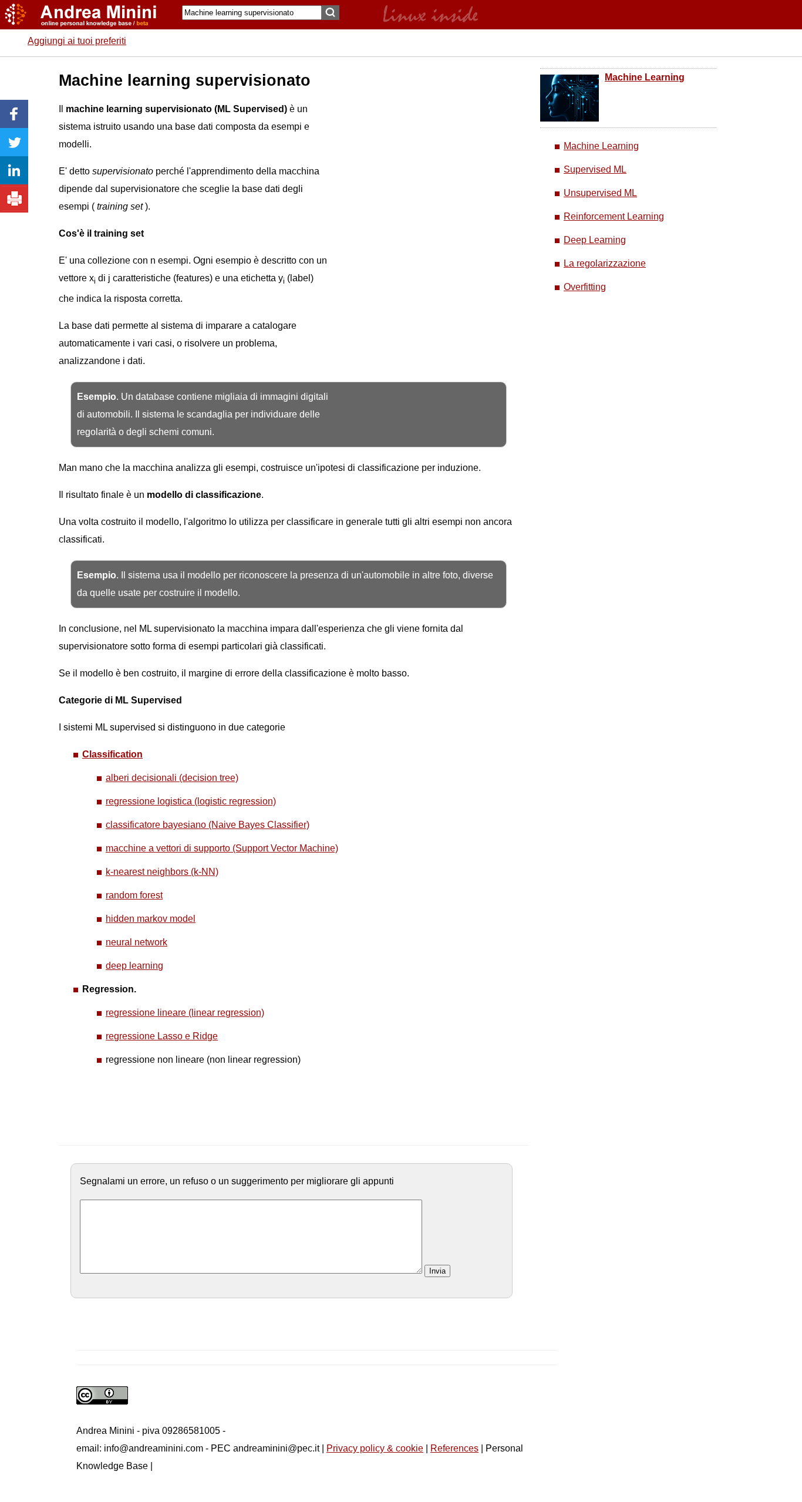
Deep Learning (595, 240)
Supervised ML (595, 169)
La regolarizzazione (605, 263)
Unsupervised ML (600, 193)
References (454, 1448)
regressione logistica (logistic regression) (191, 801)
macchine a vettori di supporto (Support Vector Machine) (222, 848)
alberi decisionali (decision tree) (172, 778)
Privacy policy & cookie (374, 1448)
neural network (136, 942)
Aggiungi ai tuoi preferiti (77, 41)
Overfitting (585, 287)
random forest (134, 895)
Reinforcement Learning (614, 216)
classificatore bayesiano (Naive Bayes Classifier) (207, 825)
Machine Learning (645, 77)
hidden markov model (151, 919)
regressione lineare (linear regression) (185, 1013)
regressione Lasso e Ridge (162, 1036)
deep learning (134, 966)
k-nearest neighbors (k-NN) (162, 872)
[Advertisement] (417, 246)
